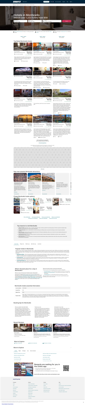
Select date (18, 21)
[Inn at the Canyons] (62, 55)
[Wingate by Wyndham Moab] (62, 127)
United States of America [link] (23, 4)
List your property (58, 1)
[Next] (71, 184)
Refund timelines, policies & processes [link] (64, 388)
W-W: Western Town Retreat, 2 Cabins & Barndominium (26, 276)
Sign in (71, 1)
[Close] (83, 402)
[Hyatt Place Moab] (42, 127)
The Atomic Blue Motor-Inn (21, 260)
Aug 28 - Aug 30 (61, 36)
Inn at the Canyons (20, 257)
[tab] (16, 244)
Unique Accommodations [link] (31, 396)
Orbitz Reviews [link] (30, 391)
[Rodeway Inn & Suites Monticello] (42, 78)
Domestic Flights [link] (30, 388)
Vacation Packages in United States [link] (33, 390)
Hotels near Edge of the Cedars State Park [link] (49, 353)
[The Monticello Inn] (23, 101)
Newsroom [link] (14, 390)
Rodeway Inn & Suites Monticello (49, 272)
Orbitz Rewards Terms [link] (46, 390)
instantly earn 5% (64, 31)
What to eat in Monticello (43, 218)
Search (66, 21)
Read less (29, 190)
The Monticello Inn (47, 274)
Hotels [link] (18, 4)
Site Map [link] (14, 393)
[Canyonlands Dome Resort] (23, 78)
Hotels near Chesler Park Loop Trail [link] (19, 353)
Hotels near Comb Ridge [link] (47, 355)
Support (63, 1)
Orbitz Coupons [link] (30, 393)
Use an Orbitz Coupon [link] (62, 390)
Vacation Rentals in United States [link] (32, 385)
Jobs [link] (13, 385)
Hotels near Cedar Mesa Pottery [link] (19, 355)
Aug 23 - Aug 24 (42, 36)
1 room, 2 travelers (48, 21)
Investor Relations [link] (15, 391)
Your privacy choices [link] (46, 391)
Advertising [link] (14, 396)
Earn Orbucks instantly (18, 31)
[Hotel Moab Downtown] (23, 127)
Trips (67, 1)
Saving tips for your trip (53, 218)
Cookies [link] (44, 385)
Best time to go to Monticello (33, 218)
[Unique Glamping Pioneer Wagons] (62, 78)
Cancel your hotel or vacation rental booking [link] (65, 385)
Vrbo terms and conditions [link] (47, 388)
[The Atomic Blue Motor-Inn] (42, 55)
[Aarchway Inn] (62, 101)
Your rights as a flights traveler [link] (63, 391)
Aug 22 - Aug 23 (23, 36)
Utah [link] (28, 4)
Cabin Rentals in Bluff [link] (46, 357)
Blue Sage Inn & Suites (20, 254)
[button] (42, 302)
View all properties (42, 142)
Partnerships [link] (14, 388)
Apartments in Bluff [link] (17, 357)
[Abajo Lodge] (23, 55)
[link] (21, 343)
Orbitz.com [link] (14, 4)
